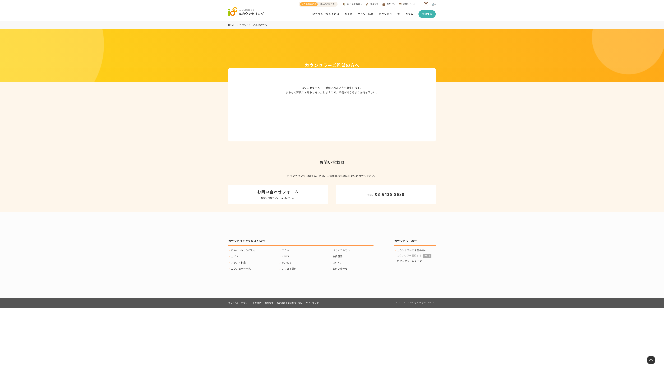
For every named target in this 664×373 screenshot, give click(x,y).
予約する (427, 14)
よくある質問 (289, 268)
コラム (409, 14)
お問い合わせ (409, 4)
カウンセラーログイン (409, 260)
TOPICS (286, 262)
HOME (231, 25)
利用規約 (257, 303)
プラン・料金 (366, 14)
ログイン (391, 4)
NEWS (285, 256)
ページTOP (651, 360)
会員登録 (374, 4)
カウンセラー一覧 (389, 14)
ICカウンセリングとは (325, 14)
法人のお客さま (327, 4)
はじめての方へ (354, 4)
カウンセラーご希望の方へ (412, 250)
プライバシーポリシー (239, 303)
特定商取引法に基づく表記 (289, 303)
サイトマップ (312, 303)
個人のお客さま (308, 4)
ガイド (348, 14)
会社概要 (269, 303)
